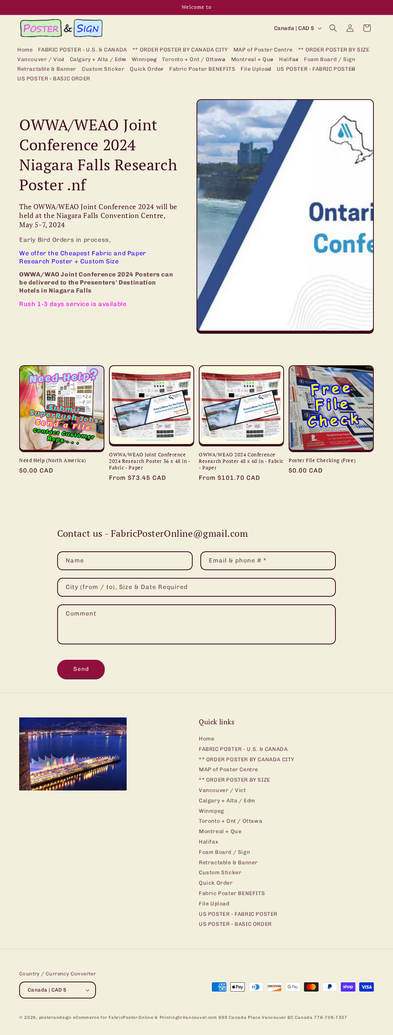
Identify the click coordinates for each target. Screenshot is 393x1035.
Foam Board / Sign (224, 852)
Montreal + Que (220, 831)
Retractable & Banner (228, 862)
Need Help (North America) (52, 460)
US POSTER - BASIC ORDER (235, 924)
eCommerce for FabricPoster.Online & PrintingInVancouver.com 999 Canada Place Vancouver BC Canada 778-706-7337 (210, 1017)
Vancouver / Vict (222, 790)
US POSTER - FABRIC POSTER (238, 914)
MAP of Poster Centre (228, 769)
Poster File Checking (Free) (322, 460)
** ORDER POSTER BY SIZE (234, 780)
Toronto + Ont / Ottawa (230, 821)
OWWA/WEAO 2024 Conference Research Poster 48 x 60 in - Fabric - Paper (241, 461)
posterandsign (55, 1017)
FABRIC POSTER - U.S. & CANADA (243, 749)
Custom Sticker (220, 872)
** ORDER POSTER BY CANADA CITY (246, 759)
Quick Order (216, 883)
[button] (41, 60)
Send (81, 669)
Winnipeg (211, 811)
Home (206, 739)
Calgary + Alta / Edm (227, 800)
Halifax (208, 842)
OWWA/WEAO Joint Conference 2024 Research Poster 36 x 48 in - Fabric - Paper (149, 461)
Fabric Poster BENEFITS (232, 893)
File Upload (214, 903)
